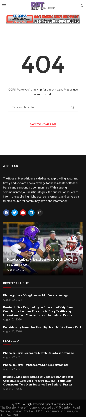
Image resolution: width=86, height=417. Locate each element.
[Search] (82, 6)
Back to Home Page (43, 124)
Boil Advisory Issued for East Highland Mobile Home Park (42, 327)
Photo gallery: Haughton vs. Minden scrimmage (35, 295)
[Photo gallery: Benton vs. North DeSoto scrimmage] (43, 248)
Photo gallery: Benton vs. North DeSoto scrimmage (38, 353)
